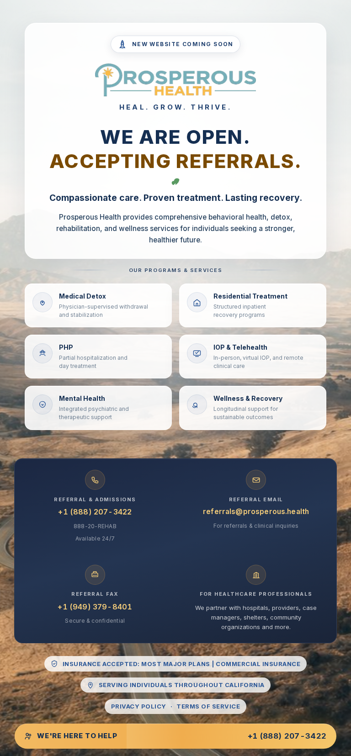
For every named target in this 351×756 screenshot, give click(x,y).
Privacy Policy (138, 706)
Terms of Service (208, 706)
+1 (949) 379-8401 (95, 606)
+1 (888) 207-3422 (95, 511)
